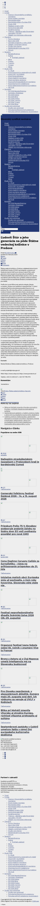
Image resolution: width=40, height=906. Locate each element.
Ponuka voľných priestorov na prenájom (23, 112)
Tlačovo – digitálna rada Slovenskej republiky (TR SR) (21, 32)
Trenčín (11, 63)
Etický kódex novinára (16, 18)
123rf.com (35, 901)
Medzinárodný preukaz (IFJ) (18, 48)
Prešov (10, 61)
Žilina (10, 67)
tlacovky (28, 391)
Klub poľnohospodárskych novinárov (22, 82)
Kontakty (7, 89)
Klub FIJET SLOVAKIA (16, 74)
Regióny (7, 52)
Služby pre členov (15, 46)
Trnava (10, 65)
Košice (10, 56)
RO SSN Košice (13, 95)
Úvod (6, 11)
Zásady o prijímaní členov (17, 44)
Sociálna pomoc (14, 30)
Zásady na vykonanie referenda (20, 35)
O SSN (6, 13)
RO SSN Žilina (13, 104)
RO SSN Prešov (14, 99)
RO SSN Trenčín (14, 100)
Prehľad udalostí (18, 58)
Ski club (11, 87)
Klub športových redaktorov (18, 84)
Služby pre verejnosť (12, 106)
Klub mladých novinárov (17, 78)
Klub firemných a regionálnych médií (22, 72)
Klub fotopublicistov (15, 76)
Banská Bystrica (14, 54)
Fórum (10, 50)
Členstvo (7, 37)
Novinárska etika (14, 20)
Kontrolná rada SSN (15, 28)
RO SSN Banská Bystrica (17, 91)
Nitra (10, 59)
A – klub (11, 71)
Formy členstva (14, 39)
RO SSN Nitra (13, 97)
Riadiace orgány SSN (15, 26)
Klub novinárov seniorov (17, 80)
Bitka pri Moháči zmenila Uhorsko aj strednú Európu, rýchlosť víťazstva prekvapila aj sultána (20, 409)
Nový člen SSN (13, 41)
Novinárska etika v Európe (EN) (19, 22)
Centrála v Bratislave (15, 93)
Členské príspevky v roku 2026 (19, 43)
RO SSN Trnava (14, 102)
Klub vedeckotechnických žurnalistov (22, 85)
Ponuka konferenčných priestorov (21, 110)
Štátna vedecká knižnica (16, 391)
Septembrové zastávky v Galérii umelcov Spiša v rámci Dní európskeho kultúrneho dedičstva (21, 414)
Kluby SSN (12, 24)
